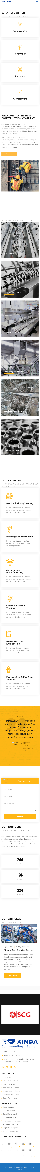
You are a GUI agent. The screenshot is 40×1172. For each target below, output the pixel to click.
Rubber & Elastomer (11, 1124)
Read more (13, 975)
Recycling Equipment (11, 1095)
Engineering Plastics (11, 1117)
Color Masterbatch (10, 1114)
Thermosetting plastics (12, 1121)
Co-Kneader (7, 1077)
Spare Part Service (10, 1098)
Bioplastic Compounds (11, 1128)
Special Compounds (10, 1131)
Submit (20, 817)
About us (9, 154)
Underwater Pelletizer (11, 1091)
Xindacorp (25, 947)
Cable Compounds (10, 1107)
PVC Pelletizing (9, 1111)
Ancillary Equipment (11, 1088)
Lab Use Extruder (10, 1084)
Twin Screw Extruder (11, 1081)
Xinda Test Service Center (19, 950)
